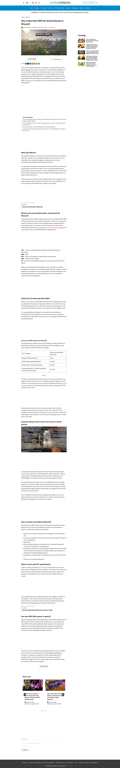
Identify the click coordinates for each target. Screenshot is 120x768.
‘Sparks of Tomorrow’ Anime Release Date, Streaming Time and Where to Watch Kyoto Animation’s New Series (92, 46)
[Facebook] (26, 2)
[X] (28, 64)
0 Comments (51, 27)
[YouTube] (32, 2)
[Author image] (22, 27)
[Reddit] (35, 64)
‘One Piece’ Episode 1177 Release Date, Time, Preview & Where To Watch (92, 40)
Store (84, 2)
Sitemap (87, 762)
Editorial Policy (58, 59)
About (82, 8)
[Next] (63, 694)
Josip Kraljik (31, 702)
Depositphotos (94, 762)
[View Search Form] (96, 3)
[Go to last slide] (25, 694)
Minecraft (29, 80)
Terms (75, 762)
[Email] (39, 64)
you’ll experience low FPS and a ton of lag (50, 227)
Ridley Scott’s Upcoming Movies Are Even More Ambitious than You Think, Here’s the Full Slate (91, 64)
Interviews (75, 8)
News (31, 8)
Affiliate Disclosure (60, 762)
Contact (87, 8)
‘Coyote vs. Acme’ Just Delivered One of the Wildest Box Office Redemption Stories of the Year (92, 52)
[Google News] (35, 2)
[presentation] (33, 685)
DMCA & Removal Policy (49, 762)
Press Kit (31, 762)
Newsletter (91, 2)
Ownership (81, 762)
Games (68, 8)
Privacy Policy (69, 762)
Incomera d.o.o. (70, 766)
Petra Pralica (28, 27)
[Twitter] (29, 2)
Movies (37, 8)
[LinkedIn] (30, 64)
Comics (50, 8)
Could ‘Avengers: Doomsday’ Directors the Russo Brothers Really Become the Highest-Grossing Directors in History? (92, 58)
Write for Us (25, 762)
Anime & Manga (59, 8)
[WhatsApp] (37, 64)
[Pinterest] (38, 2)
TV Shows (43, 8)
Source (44, 375)
